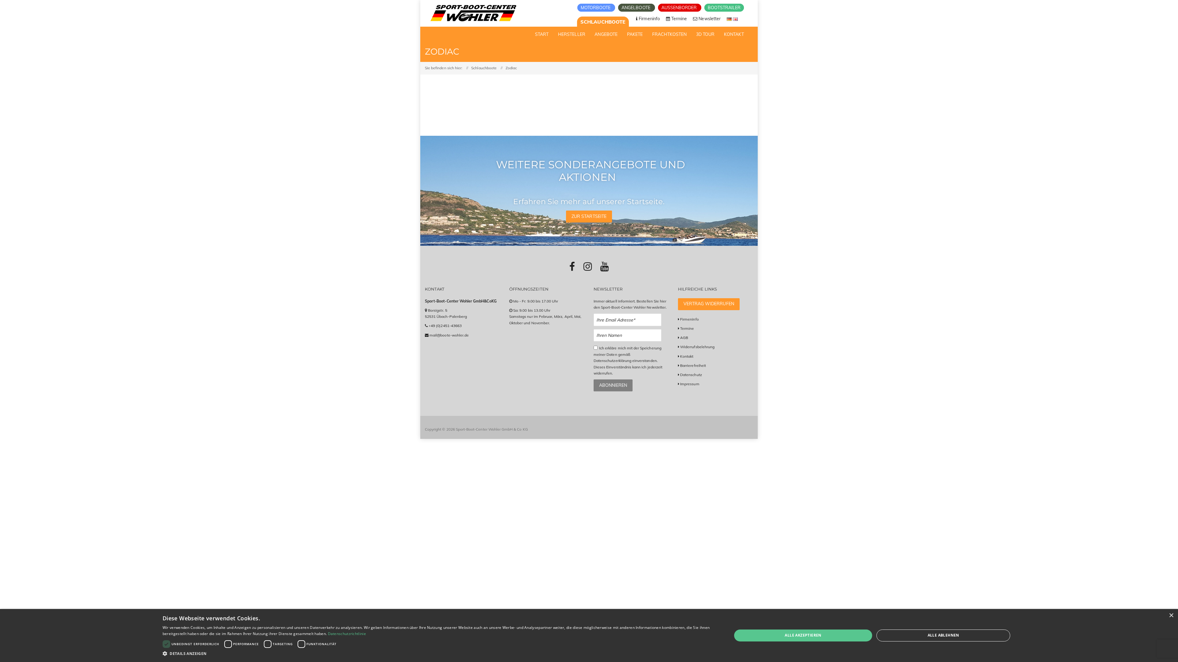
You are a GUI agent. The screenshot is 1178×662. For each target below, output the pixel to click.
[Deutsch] (730, 18)
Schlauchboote (603, 22)
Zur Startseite (589, 216)
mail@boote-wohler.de (449, 335)
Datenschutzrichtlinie (347, 633)
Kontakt (686, 356)
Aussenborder (679, 7)
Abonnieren (613, 385)
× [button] (1171, 615)
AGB (684, 337)
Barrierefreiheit (693, 365)
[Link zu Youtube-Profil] (604, 266)
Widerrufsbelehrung (697, 346)
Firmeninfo (689, 319)
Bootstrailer (724, 7)
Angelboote (637, 7)
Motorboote (596, 7)
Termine (687, 328)
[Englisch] (735, 18)
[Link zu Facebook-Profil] (572, 266)
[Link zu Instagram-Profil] (587, 266)
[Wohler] (472, 13)
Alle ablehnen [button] (943, 635)
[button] (439, 653)
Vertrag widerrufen (708, 303)
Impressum (689, 384)
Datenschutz (691, 374)
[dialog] (589, 635)
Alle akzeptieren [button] (803, 635)
